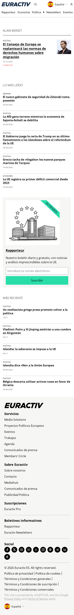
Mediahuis (11, 483)
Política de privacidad (18, 573)
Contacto (10, 476)
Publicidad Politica (16, 495)
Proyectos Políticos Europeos (24, 426)
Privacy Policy (12, 599)
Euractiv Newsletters (18, 532)
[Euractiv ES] (16, 4)
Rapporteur (8, 12)
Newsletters (53, 12)
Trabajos (10, 438)
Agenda (9, 444)
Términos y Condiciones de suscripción (30, 584)
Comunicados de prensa (20, 450)
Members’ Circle (15, 456)
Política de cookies (48, 573)
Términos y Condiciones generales (27, 579)
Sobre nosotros (15, 470)
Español (59, 4)
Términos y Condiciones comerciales (29, 590)
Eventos (68, 12)
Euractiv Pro (12, 509)
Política (36, 12)
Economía (24, 12)
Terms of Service (37, 599)
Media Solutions (15, 420)
